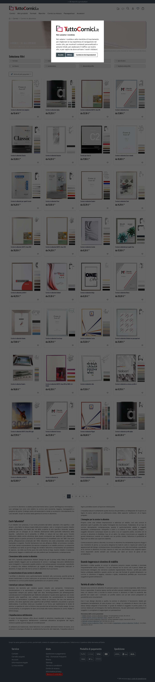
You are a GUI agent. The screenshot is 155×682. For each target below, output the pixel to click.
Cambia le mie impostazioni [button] (86, 55)
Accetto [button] (60, 55)
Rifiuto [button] (69, 55)
